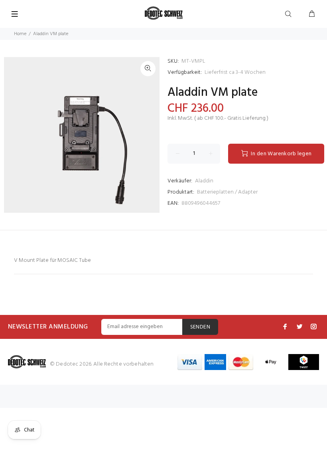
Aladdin (204, 181)
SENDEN (200, 327)
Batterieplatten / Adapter (227, 192)
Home (20, 34)
